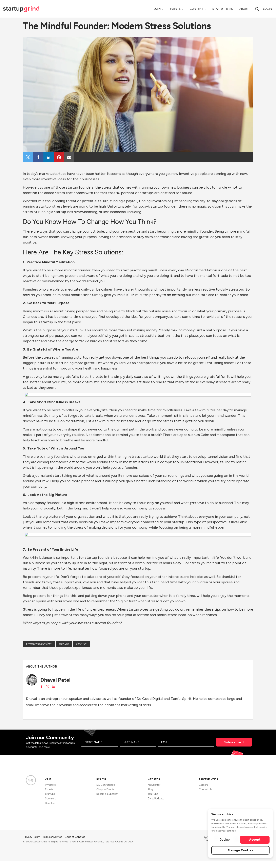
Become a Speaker (107, 793)
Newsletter (154, 784)
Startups (50, 793)
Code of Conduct (75, 836)
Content (196, 8)
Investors (50, 784)
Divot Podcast (156, 798)
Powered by (229, 852)
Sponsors (50, 798)
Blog (150, 789)
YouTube (153, 793)
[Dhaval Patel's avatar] (31, 680)
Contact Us (205, 789)
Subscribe (232, 742)
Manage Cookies (240, 850)
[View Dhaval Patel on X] (47, 687)
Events (175, 8)
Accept (254, 839)
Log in (267, 8)
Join (157, 8)
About (244, 8)
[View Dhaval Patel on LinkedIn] (54, 687)
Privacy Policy (32, 836)
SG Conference (105, 784)
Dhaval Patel (55, 680)
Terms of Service (52, 836)
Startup (81, 643)
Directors (50, 803)
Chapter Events (105, 789)
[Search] (257, 8)
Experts (49, 789)
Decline (224, 839)
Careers (203, 784)
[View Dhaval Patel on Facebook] (41, 687)
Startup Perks (222, 8)
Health (64, 643)
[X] (206, 838)
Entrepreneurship (39, 643)
